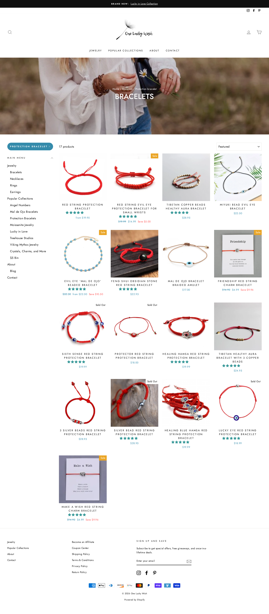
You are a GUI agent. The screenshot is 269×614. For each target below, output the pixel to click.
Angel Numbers (20, 205)
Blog (13, 271)
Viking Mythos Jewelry (24, 245)
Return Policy (79, 572)
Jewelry (95, 50)
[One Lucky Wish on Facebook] (146, 573)
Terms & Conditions (83, 560)
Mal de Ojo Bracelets (24, 212)
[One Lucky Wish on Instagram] (139, 573)
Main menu (16, 157)
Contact (173, 50)
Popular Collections (125, 50)
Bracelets (127, 89)
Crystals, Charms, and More (28, 251)
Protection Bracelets (23, 218)
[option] (134, 4)
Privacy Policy (80, 566)
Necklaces (16, 179)
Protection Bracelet (28, 146)
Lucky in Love (18, 231)
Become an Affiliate (83, 542)
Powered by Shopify (134, 599)
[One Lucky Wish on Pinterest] (154, 573)
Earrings (15, 192)
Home (116, 89)
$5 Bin (14, 258)
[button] (75, 213)
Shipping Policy (81, 554)
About (154, 50)
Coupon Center (80, 548)
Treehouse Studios (21, 238)
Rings (13, 185)
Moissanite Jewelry (22, 225)
